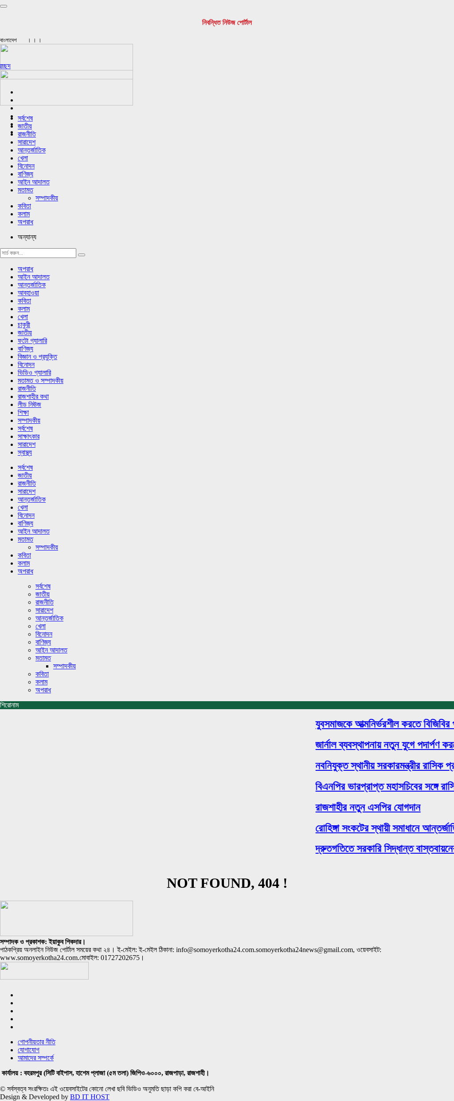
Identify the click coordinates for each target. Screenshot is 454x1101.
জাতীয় (25, 126)
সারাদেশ (26, 142)
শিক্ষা (23, 412)
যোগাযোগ (28, 1050)
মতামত (25, 190)
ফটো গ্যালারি (32, 340)
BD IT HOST (90, 1097)
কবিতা (24, 206)
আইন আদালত (34, 182)
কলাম (24, 214)
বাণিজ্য (25, 174)
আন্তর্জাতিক (32, 150)
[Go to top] (3, 6)
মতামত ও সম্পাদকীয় (40, 380)
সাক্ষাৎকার (28, 436)
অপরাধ (25, 222)
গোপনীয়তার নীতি (36, 1042)
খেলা (23, 158)
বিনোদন (26, 166)
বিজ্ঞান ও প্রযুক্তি (37, 356)
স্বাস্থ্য (25, 452)
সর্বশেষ (25, 118)
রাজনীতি (27, 134)
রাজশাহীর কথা (33, 396)
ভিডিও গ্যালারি (34, 372)
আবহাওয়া (28, 293)
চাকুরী (24, 324)
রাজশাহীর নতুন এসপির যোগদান (362, 807)
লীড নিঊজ (29, 404)
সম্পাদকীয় (46, 198)
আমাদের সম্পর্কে (36, 1058)
